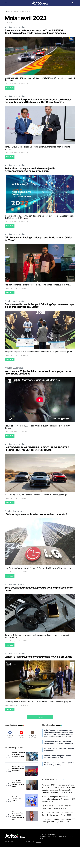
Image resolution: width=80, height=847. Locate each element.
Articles (8, 27)
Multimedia (18, 511)
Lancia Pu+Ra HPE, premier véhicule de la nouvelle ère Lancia (38, 656)
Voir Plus (9, 88)
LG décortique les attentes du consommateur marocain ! (36, 514)
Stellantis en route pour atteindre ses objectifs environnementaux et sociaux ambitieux (30, 169)
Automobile (19, 27)
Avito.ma (38, 842)
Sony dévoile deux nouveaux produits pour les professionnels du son (38, 589)
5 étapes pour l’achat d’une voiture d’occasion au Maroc (18, 754)
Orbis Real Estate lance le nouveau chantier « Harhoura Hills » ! (18, 783)
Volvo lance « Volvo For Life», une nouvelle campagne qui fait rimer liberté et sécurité (38, 372)
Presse (70, 836)
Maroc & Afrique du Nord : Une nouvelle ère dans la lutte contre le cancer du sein (18, 815)
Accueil (7, 11)
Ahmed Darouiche (11, 84)
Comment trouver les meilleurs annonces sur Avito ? (17, 797)
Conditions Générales (48, 834)
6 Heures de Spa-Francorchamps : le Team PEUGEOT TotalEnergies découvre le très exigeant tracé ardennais (35, 32)
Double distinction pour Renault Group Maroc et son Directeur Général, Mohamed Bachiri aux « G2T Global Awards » (38, 101)
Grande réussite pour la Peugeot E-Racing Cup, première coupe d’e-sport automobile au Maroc (39, 305)
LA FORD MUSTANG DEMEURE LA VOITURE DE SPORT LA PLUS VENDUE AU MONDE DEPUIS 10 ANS (37, 448)
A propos (62, 836)
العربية (41, 838)
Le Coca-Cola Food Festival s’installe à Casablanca (18, 768)
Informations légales (48, 836)
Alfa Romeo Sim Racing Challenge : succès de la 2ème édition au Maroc (38, 239)
